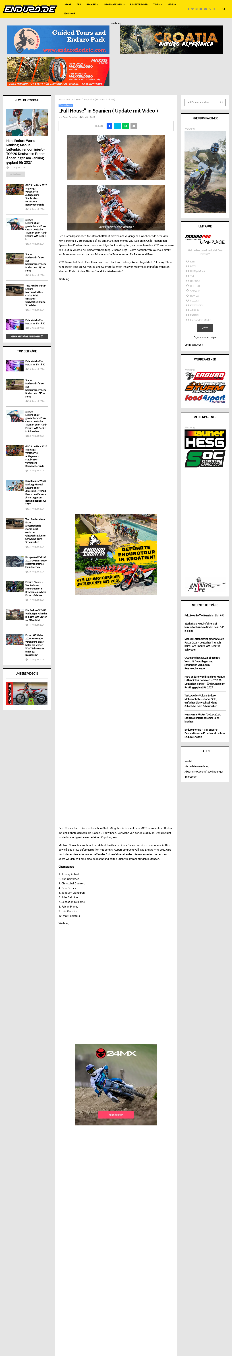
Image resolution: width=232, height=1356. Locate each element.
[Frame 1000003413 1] (116, 1085)
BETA (193, 266)
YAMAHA (195, 290)
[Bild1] (171, 27)
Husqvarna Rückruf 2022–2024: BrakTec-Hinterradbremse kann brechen (36, 562)
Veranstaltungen (65, 105)
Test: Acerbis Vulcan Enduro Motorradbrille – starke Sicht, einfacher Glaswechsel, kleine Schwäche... (35, 295)
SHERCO (195, 286)
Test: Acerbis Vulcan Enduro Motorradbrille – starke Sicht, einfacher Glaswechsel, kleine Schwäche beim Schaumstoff (35, 531)
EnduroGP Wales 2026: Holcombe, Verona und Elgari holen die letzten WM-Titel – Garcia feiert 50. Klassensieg (34, 645)
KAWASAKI (196, 305)
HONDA (194, 295)
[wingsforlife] (205, 590)
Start (67, 4)
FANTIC (194, 315)
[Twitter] (193, 9)
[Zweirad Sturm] (205, 392)
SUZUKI (194, 300)
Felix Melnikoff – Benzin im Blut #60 (35, 322)
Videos (172, 4)
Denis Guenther (70, 117)
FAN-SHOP (69, 13)
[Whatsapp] (215, 9)
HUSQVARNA (197, 271)
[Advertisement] (205, 523)
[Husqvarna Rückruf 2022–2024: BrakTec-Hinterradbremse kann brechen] (15, 561)
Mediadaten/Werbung (197, 766)
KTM (192, 261)
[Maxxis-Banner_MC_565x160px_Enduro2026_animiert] (58, 59)
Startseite (64, 99)
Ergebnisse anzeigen (205, 337)
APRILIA (195, 310)
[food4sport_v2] (205, 402)
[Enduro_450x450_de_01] (116, 554)
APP (79, 4)
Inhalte (91, 4)
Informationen (113, 4)
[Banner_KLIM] (205, 212)
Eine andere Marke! (201, 320)
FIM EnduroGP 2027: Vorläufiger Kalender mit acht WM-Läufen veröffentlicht (36, 615)
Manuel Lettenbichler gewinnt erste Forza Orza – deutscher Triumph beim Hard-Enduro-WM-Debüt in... (36, 229)
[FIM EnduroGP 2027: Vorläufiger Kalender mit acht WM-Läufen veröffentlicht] (15, 614)
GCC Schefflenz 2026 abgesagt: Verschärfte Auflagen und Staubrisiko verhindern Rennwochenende (36, 195)
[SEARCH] (222, 102)
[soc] (205, 466)
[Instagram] (198, 9)
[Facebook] (189, 9)
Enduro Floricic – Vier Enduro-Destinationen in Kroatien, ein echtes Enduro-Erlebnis (35, 589)
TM (192, 276)
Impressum (191, 776)
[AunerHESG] (205, 447)
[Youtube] (202, 9)
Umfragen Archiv (194, 344)
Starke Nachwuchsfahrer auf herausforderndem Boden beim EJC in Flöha (35, 263)
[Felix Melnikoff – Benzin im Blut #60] (15, 324)
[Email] (206, 9)
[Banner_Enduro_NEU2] (58, 27)
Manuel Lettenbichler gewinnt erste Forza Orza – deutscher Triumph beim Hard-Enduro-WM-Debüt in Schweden (36, 421)
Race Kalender (139, 4)
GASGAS (195, 281)
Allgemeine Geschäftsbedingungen (204, 771)
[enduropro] (205, 379)
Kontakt (189, 761)
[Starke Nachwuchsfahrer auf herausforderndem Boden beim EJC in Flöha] (15, 258)
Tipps (156, 4)
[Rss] (211, 9)
